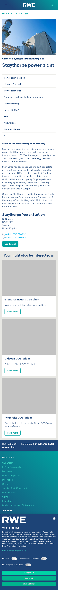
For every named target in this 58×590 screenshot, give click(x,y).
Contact (6, 497)
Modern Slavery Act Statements (18, 505)
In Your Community (11, 467)
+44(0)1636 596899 (15, 237)
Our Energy (7, 463)
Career (5, 484)
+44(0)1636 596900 (15, 234)
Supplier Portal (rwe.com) (14, 488)
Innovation (7, 480)
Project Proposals (11, 475)
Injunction (7, 501)
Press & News (8, 492)
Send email (10, 244)
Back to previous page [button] (16, 13)
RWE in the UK (9, 444)
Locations (26, 444)
